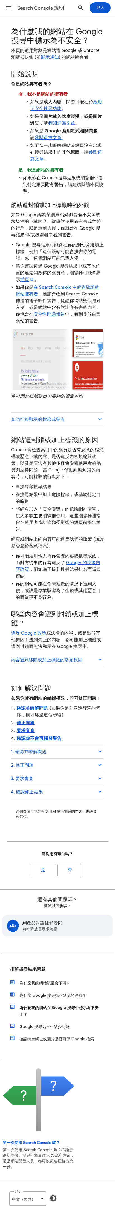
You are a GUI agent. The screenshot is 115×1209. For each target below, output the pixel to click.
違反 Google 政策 (28, 633)
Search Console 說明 (40, 8)
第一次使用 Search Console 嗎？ (31, 1142)
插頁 (24, 279)
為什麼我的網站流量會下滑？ (45, 983)
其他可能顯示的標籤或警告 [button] (38, 419)
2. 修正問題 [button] (22, 765)
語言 (18, 1191)
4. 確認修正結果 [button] (27, 792)
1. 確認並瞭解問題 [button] (29, 752)
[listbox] (27, 1198)
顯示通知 (50, 57)
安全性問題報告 (49, 314)
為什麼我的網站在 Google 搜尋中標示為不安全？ (59, 1011)
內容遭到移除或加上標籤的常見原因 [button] (46, 660)
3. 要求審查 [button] (22, 778)
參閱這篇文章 (61, 123)
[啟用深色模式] (53, 1198)
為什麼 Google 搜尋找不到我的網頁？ (53, 995)
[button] (9, 8)
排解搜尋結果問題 (28, 969)
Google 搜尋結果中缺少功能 (45, 1026)
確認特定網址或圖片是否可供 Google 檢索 (57, 1038)
